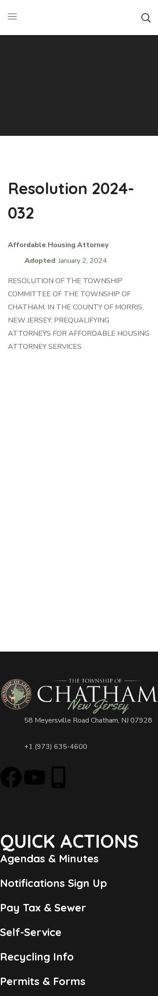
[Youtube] (35, 777)
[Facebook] (11, 777)
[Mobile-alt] (58, 777)
